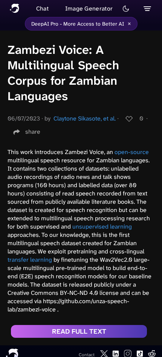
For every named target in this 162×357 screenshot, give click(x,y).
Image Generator (89, 8)
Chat (42, 8)
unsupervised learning (102, 226)
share (32, 132)
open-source (132, 152)
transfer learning (30, 260)
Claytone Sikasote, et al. (84, 118)
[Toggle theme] (126, 9)
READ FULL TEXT (79, 331)
